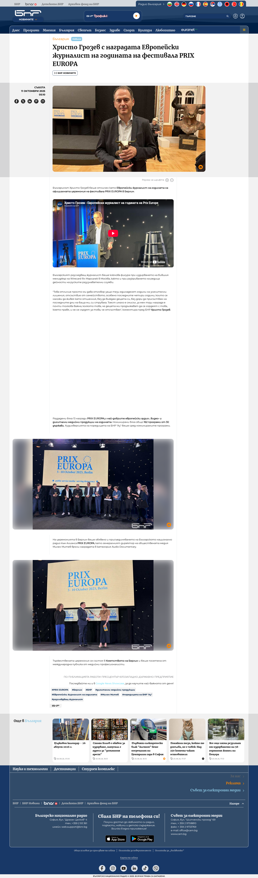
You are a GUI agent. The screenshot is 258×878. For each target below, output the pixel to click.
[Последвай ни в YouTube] (123, 868)
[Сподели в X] (23, 101)
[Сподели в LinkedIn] (29, 101)
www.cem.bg (178, 834)
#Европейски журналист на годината (74, 694)
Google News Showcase (110, 683)
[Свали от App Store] (116, 838)
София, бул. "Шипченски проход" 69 (193, 819)
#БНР (89, 689)
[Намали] (172, 180)
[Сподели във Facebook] (16, 101)
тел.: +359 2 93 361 (76, 823)
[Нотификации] (235, 16)
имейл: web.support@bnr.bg (69, 826)
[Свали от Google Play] (142, 838)
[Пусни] (136, 16)
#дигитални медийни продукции (115, 689)
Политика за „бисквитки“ (169, 850)
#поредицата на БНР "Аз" (137, 694)
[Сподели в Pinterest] (36, 101)
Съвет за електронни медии (215, 790)
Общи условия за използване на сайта (94, 850)
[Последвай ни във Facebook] (102, 868)
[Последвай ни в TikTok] (145, 868)
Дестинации (65, 769)
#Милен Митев (110, 694)
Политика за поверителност (135, 850)
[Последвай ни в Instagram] (112, 868)
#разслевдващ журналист (67, 699)
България (61, 39)
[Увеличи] (167, 180)
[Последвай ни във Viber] (155, 868)
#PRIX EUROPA (60, 689)
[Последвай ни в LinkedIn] (134, 868)
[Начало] (28, 13)
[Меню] (244, 29)
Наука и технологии (30, 769)
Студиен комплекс (98, 769)
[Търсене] (227, 16)
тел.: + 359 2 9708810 (183, 823)
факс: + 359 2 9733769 (183, 826)
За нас (235, 776)
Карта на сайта (129, 857)
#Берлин (77, 689)
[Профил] (242, 16)
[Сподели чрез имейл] (42, 101)
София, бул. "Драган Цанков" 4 (68, 819)
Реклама (233, 783)
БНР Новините (67, 73)
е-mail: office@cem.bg (184, 830)
